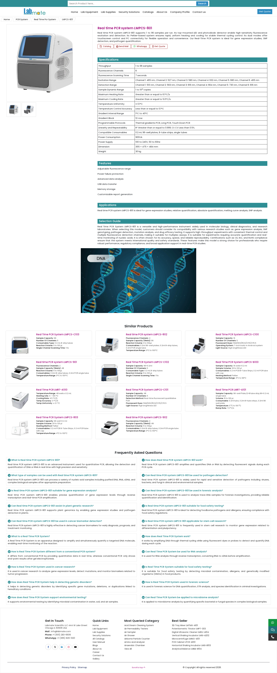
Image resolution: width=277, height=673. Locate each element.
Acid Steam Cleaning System (139, 625)
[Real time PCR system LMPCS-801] (45, 62)
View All (128, 649)
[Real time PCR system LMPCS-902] (110, 426)
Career (96, 652)
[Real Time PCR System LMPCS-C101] (110, 398)
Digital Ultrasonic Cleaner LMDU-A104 (190, 632)
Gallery (96, 658)
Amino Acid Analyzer (134, 642)
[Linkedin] (62, 647)
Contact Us (98, 655)
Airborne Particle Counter (137, 638)
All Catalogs (98, 638)
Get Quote (265, 11)
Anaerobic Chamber (134, 645)
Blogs (95, 645)
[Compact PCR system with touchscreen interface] (13, 109)
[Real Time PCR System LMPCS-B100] (199, 370)
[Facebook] (48, 647)
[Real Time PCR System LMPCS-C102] (110, 370)
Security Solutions (129, 12)
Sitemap (82, 667)
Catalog (106, 46)
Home (74, 12)
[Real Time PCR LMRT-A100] (20, 398)
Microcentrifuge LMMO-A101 (186, 638)
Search (202, 3)
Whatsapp (141, 46)
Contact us (199, 12)
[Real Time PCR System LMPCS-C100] (199, 343)
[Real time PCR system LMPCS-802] (110, 343)
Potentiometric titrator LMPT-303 (189, 628)
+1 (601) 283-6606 (58, 634)
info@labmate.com (58, 631)
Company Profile (180, 12)
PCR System (22, 19)
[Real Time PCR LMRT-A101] (199, 398)
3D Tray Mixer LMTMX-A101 (185, 625)
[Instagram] (68, 647)
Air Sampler (130, 632)
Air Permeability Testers (136, 628)
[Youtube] (75, 647)
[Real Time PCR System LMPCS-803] (20, 426)
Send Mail (123, 46)
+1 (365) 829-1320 (60, 638)
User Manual (99, 642)
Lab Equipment (89, 12)
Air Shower (129, 635)
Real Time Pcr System (45, 19)
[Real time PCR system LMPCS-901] (20, 370)
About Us (162, 12)
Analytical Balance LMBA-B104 (187, 649)
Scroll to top (137, 667)
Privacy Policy (69, 667)
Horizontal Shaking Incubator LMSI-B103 (191, 645)
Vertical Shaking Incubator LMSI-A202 (190, 635)
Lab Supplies (108, 12)
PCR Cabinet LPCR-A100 (183, 642)
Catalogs (148, 12)
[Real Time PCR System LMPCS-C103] (20, 343)
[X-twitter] (55, 647)
